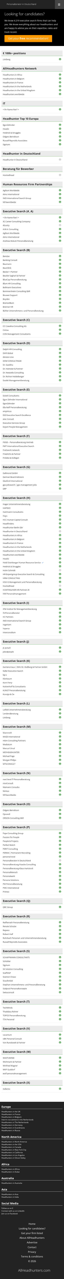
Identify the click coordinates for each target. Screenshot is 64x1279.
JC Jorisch (7, 647)
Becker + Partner (10, 271)
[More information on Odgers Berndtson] (60, 136)
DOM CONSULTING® (12, 361)
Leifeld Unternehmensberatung (17, 709)
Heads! (6, 128)
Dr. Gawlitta (8, 364)
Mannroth (7, 732)
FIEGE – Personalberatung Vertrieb (18, 442)
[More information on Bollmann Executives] (60, 287)
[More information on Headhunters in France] (60, 82)
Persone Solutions (11, 880)
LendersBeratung (10, 713)
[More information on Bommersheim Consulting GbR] (60, 291)
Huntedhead (8, 175)
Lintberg (6, 59)
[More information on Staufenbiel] (60, 981)
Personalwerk (9, 876)
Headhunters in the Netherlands (17, 86)
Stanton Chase (9, 976)
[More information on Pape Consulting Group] (60, 833)
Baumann (7, 264)
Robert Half (8, 934)
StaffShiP (7, 973)
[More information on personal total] (60, 856)
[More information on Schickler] (60, 961)
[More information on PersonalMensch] (60, 872)
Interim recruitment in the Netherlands (17, 1119)
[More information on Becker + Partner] (60, 272)
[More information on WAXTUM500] (60, 1058)
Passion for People (11, 837)
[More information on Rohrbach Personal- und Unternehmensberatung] (60, 938)
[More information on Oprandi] (60, 814)
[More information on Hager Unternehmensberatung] (60, 504)
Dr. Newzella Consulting (13, 372)
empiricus (7, 411)
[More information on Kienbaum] (60, 678)
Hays (5, 515)
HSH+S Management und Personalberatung (22, 582)
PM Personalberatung (12, 884)
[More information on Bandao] (60, 256)
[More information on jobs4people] (60, 652)
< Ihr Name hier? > (11, 109)
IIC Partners (8, 616)
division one (8, 357)
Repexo (6, 930)
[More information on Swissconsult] (60, 992)
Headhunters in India (10, 1197)
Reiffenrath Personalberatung (16, 922)
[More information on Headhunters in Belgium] (60, 78)
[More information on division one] (60, 357)
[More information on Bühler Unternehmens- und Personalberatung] (60, 311)
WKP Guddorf (9, 1069)
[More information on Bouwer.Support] (60, 295)
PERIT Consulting (10, 849)
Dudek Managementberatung (16, 380)
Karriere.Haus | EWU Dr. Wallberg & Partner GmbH (25, 667)
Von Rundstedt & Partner (14, 1042)
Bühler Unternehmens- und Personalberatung (23, 310)
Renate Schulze (9, 926)
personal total (9, 856)
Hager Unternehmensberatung (16, 504)
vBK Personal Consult (12, 1038)
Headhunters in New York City (13, 1150)
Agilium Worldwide (11, 190)
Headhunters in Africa (12, 74)
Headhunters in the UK (10, 1111)
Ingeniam (7, 624)
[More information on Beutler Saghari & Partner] (60, 275)
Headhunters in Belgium (13, 78)
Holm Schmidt (9, 570)
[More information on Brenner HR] (60, 307)
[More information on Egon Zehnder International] (60, 399)
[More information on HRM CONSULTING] (60, 578)
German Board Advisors (13, 477)
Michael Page (8, 756)
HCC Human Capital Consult (15, 519)
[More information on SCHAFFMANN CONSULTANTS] (60, 957)
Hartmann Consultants (13, 512)
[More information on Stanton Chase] (60, 977)
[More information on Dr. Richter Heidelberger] (60, 376)
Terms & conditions (32, 1256)
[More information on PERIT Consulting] (60, 849)
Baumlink (7, 268)
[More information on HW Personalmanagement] (60, 594)
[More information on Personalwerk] (60, 876)
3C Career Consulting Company (16, 221)
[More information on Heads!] (60, 129)
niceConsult (8, 783)
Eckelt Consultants (11, 395)
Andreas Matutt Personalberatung (18, 241)
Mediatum (7, 744)
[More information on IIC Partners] (60, 617)
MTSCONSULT (9, 764)
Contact (32, 1247)
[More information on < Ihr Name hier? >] (60, 109)
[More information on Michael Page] (60, 756)
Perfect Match (9, 845)
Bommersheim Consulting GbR (16, 291)
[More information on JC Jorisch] (60, 648)
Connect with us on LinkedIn (12, 1211)
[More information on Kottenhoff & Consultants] (60, 686)
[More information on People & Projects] (60, 841)
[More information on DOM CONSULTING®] (60, 361)
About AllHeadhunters (32, 1237)
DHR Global (8, 353)
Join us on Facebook (9, 1213)
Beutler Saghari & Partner (14, 275)
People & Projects (10, 841)
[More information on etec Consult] (60, 419)
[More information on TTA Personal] (60, 1019)
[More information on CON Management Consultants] (60, 334)
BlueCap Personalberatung (14, 279)
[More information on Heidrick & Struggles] (60, 133)
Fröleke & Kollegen (11, 457)
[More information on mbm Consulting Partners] (60, 740)
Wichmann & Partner (12, 1061)
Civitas (6, 330)
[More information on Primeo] (60, 892)
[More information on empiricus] (60, 411)
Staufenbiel (8, 980)
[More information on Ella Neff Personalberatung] (60, 407)
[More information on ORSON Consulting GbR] (60, 818)
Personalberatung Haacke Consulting (19, 864)
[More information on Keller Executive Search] (60, 671)
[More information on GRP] (60, 489)
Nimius (6, 791)
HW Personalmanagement (14, 593)
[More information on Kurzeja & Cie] (60, 694)
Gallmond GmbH (10, 473)
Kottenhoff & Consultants (14, 686)
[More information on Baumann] (60, 264)
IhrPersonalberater (11, 613)
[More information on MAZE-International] (60, 736)
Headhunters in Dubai (10, 1172)
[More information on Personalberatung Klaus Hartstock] (60, 868)
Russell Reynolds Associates (15, 140)
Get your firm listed (32, 1233)
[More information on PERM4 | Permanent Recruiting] (60, 853)
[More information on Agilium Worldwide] (60, 190)
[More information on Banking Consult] (60, 260)
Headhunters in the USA (11, 1144)
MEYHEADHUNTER (11, 752)
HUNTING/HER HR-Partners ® (16, 589)
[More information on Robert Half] (60, 934)
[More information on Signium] (60, 144)
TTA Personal (8, 1019)
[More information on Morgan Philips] (60, 760)
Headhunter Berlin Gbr (13, 527)
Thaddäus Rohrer (10, 1011)
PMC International (11, 887)
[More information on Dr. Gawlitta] (60, 365)
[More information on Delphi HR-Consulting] (60, 349)
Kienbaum (7, 678)
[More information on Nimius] (60, 791)
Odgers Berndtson (11, 136)
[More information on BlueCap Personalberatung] (60, 279)
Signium (6, 144)
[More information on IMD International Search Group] (60, 198)
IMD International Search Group (17, 198)
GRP (5, 488)
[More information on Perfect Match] (60, 845)
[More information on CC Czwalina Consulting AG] (60, 326)
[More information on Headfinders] (60, 523)
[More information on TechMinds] (60, 1007)
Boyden (6, 299)
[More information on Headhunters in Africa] (60, 75)
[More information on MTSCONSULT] (60, 764)
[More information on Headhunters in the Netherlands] (60, 86)
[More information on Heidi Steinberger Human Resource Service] (60, 562)
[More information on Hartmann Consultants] (60, 512)
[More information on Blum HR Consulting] (60, 283)
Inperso (6, 628)
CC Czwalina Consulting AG (14, 326)
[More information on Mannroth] (60, 733)
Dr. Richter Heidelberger (13, 376)
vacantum (7, 1034)
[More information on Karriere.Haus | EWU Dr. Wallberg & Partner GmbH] (60, 667)
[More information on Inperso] (60, 628)
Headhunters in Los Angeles (13, 1155)
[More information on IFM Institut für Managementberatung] (60, 609)
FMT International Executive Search (18, 446)
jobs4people (8, 651)
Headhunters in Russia (10, 1130)
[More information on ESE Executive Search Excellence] (60, 415)
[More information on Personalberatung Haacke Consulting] (60, 864)
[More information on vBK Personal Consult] (60, 1038)
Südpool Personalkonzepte (15, 988)
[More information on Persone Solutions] (60, 880)
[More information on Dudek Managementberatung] (60, 380)
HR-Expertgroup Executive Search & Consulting (23, 574)
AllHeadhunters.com (34, 1270)
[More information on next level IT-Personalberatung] (60, 779)
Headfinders (8, 523)
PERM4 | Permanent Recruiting (16, 852)
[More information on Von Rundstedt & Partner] (60, 1042)
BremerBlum (8, 303)
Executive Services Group (14, 423)
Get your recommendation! (28, 38)
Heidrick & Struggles (12, 132)
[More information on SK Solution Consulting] (60, 969)
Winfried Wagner (10, 1065)
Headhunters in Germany (11, 1125)
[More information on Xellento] (60, 1089)
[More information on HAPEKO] (60, 508)
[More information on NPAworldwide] (60, 202)
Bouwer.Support (10, 295)
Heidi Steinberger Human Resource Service (22, 562)
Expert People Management (15, 426)
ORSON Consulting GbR (13, 818)
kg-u (5, 674)
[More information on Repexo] (60, 930)
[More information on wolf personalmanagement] (60, 1073)
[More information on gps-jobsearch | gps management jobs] (60, 485)
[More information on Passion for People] (60, 837)
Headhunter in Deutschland (15, 159)
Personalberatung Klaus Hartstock (18, 868)
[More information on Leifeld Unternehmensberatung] (60, 709)
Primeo (6, 891)
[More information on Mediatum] (60, 744)
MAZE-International (11, 736)
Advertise (32, 1242)
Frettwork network (11, 450)
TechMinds (8, 1007)
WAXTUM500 (8, 1058)
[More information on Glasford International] (60, 481)
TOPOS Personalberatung (14, 1015)
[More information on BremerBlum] (60, 303)
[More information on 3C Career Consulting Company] (60, 221)
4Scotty (6, 225)
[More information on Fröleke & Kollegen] (60, 458)
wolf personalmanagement (15, 1073)
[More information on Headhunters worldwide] (60, 94)
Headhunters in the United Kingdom (19, 90)
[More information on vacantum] (60, 1035)
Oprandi (6, 814)
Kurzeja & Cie (8, 694)
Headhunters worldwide (13, 94)
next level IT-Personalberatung (16, 779)
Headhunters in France (13, 82)
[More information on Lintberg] (60, 59)
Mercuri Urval (9, 748)
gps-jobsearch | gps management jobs (20, 484)
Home (32, 1224)
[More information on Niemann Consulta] (60, 787)
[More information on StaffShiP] (60, 973)
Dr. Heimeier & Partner (13, 368)
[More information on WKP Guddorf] (60, 1069)
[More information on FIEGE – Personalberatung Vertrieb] (60, 442)
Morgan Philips (9, 760)
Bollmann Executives (12, 287)
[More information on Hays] (60, 516)
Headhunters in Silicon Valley (13, 1158)
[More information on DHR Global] (60, 353)
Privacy (32, 1252)
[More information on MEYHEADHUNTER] (60, 752)
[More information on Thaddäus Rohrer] (60, 1011)
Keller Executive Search (13, 671)
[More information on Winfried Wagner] (60, 1065)
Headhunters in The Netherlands (15, 1122)
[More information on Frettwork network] (60, 450)
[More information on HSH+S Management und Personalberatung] (60, 582)
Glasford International (12, 481)
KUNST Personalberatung (14, 690)
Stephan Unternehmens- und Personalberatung (24, 984)
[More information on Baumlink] (60, 268)
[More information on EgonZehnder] (60, 125)
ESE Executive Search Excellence (17, 415)
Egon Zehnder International (15, 399)
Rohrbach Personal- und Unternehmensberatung (24, 938)
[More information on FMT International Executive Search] (60, 446)
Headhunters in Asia (9, 1194)
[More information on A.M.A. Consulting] (60, 229)
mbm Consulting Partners (14, 740)
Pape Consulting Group (13, 833)
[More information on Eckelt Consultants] (60, 395)
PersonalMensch (10, 872)
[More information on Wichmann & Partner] (60, 1062)
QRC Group (8, 907)
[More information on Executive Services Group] (60, 423)
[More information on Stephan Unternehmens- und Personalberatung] (60, 984)
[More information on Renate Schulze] (60, 926)
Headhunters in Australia (11, 1183)
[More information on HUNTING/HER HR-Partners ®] (60, 590)
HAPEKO (6, 508)
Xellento (6, 1089)
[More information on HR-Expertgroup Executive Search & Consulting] (60, 574)
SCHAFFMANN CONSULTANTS (16, 957)
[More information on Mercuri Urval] (60, 748)
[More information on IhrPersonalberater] (60, 613)
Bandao (6, 256)
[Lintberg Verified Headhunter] (43, 563)
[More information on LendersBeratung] (60, 713)
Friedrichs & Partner (11, 454)
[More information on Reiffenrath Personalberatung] (60, 922)
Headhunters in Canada (11, 1147)
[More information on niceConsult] (60, 783)
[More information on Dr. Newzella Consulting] (60, 372)
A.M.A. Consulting (10, 229)
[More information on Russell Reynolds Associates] (60, 140)
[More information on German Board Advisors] (60, 477)
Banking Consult (10, 260)
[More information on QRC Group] (60, 907)
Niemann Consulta (11, 787)
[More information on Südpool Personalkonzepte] (60, 988)
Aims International (11, 194)
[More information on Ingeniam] (60, 624)
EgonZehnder (9, 125)
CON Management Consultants (17, 334)
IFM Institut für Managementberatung (20, 609)
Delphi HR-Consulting (12, 349)
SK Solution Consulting (13, 969)
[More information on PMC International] (60, 888)
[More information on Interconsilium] (60, 632)
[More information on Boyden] (60, 299)
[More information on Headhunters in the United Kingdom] (60, 90)
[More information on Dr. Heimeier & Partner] (60, 369)
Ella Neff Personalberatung (14, 407)
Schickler (7, 961)
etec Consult (8, 419)
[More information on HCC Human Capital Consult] (60, 520)
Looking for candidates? (32, 1228)
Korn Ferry (7, 682)
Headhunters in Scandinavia (13, 1127)
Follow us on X (7, 1208)
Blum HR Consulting (12, 283)
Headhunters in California (12, 1152)
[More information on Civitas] (60, 330)
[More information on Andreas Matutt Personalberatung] (60, 241)
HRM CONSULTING (11, 578)
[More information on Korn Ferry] (60, 682)
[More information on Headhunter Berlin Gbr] (60, 527)
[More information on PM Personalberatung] (60, 884)
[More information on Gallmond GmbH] (60, 473)
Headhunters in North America (14, 1141)
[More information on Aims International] (60, 194)
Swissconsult (8, 992)
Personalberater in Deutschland (17, 860)
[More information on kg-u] (60, 675)
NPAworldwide (9, 202)
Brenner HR (8, 306)
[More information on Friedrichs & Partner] (60, 454)
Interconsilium (9, 632)
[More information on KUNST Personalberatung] (60, 690)
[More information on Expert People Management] (60, 427)
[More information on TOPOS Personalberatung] (60, 1015)
